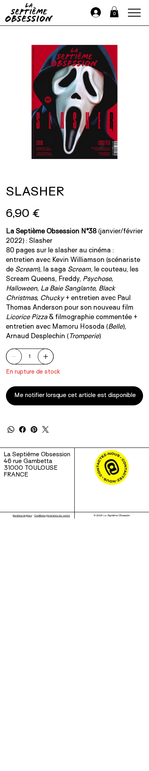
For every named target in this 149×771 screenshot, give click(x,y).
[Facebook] (22, 429)
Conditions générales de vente (52, 515)
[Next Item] (132, 101)
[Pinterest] (34, 429)
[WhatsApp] (11, 429)
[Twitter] (45, 429)
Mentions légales (22, 515)
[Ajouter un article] (46, 356)
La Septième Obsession (37, 454)
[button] (114, 11)
